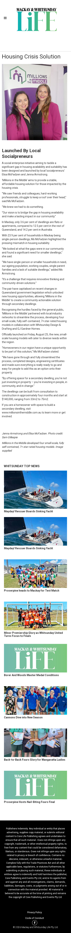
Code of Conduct (34, 918)
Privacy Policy (34, 912)
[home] (35, 19)
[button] (6, 18)
